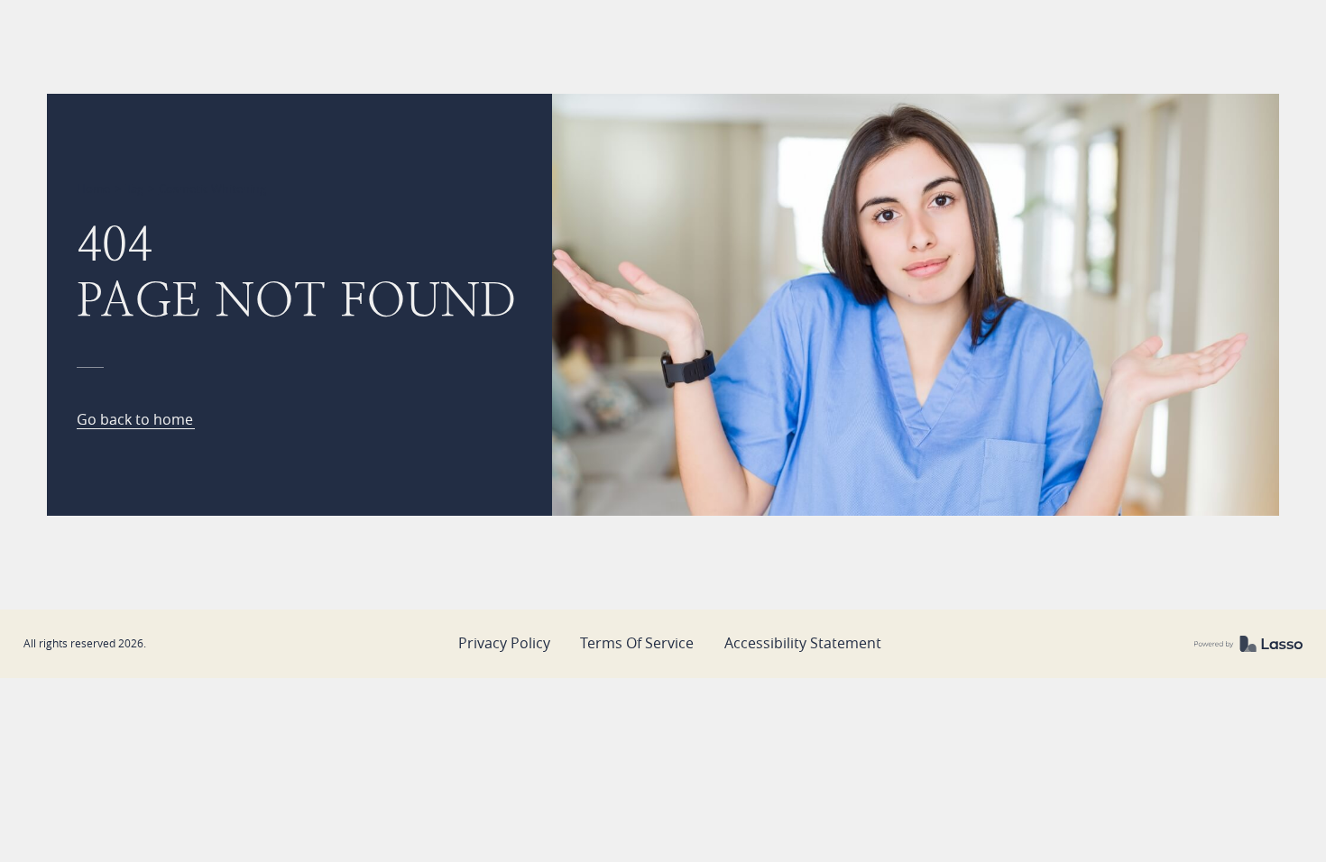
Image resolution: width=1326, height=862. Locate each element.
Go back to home (135, 420)
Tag (134, 188)
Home (93, 188)
